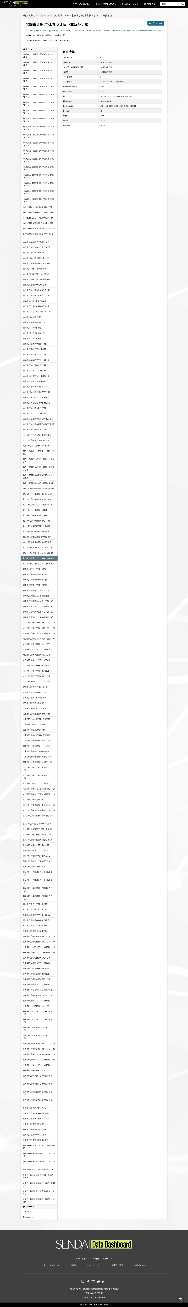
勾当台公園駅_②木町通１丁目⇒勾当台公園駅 (38, 476)
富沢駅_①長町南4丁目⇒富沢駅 (35, 687)
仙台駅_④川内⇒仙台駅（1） (34, 333)
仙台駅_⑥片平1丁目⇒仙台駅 (34, 370)
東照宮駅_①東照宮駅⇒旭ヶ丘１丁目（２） (37, 776)
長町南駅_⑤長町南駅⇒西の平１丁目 (37, 995)
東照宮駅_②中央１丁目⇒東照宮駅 (37, 783)
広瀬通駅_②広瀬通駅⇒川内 (34, 730)
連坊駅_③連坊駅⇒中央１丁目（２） (37, 920)
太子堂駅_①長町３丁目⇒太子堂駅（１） (39, 633)
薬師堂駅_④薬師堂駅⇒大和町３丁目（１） (37, 889)
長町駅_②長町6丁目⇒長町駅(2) (36, 1113)
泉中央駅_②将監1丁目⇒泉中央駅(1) (37, 824)
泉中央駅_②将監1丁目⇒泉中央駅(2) (37, 829)
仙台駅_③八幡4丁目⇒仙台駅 (34, 301)
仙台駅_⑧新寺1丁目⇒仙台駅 (34, 413)
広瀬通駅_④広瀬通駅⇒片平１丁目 (37, 746)
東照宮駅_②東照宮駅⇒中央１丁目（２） (39, 810)
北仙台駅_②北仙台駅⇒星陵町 (35, 510)
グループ (108, 1259)
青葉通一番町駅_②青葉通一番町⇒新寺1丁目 (39, 1184)
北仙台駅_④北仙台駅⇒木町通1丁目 (37, 531)
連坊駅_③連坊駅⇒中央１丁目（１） (37, 915)
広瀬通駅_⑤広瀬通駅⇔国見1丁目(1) (37, 757)
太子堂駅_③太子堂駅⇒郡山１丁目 (37, 655)
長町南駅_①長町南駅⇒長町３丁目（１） (39, 936)
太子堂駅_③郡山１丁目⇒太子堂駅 (37, 660)
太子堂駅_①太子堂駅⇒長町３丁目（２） (39, 628)
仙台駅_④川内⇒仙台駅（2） (34, 338)
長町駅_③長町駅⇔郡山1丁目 (34, 1129)
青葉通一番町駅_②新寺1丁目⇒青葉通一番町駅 (39, 1176)
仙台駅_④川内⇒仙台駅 (32, 328)
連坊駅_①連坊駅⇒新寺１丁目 (35, 909)
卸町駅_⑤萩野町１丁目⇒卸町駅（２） (38, 617)
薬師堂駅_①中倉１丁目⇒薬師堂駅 (37, 850)
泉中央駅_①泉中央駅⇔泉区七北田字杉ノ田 (38, 817)
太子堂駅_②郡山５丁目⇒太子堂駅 (37, 649)
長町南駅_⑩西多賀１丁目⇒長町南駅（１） (37, 1077)
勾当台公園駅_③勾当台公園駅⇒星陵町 (38, 483)
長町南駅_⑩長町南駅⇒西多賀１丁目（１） (37, 1093)
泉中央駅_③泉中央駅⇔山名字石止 (37, 845)
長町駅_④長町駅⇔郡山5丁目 (34, 1135)
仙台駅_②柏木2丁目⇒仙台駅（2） (37, 279)
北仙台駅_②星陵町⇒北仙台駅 (35, 515)
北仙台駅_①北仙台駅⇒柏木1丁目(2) (37, 494)
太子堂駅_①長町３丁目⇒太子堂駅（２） (39, 639)
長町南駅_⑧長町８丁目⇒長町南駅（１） (39, 1054)
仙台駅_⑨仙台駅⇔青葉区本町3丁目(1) (38, 419)
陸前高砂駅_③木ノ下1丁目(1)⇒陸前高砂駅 (39, 1146)
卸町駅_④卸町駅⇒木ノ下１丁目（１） (38, 601)
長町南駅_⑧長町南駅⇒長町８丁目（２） (39, 1049)
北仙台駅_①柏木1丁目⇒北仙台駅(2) (37, 505)
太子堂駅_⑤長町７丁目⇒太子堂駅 (37, 682)
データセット (83, 1259)
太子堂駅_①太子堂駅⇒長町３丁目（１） (39, 623)
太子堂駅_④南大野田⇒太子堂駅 (36, 665)
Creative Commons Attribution (111, 82)
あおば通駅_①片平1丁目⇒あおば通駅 (38, 212)
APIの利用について (107, 4)
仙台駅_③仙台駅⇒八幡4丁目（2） (37, 290)
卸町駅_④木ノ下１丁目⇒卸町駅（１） (38, 606)
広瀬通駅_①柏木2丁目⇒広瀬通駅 (36, 719)
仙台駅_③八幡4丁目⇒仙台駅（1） (37, 306)
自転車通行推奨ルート (57, 15)
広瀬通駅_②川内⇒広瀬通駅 (34, 724)
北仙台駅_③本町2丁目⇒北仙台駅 (36, 526)
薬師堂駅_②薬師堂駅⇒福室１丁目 (37, 867)
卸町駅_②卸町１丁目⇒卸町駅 (35, 585)
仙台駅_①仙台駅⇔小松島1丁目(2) (36, 247)
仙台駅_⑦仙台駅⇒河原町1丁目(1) (36, 387)
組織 (31, 15)
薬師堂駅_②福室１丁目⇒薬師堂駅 (37, 861)
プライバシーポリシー (94, 1265)
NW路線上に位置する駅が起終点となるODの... (39, 168)
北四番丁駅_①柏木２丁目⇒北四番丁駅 (38, 553)
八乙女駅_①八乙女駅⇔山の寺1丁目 (37, 435)
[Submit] (182, 3)
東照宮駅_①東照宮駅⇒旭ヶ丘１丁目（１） (37, 768)
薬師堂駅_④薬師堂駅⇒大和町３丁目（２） (37, 897)
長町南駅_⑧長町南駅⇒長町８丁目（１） (39, 1043)
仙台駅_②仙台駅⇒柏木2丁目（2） (37, 263)
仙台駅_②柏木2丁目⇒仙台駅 (34, 269)
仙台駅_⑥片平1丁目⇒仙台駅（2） (36, 381)
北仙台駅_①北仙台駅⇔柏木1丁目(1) (37, 499)
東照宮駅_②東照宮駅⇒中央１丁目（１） (39, 805)
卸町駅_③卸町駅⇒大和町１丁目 (36, 590)
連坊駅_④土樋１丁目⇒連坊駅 (35, 925)
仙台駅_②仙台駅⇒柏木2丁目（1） (36, 258)
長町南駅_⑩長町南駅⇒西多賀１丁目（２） (37, 1101)
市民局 (39, 15)
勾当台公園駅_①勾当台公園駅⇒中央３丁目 (38, 460)
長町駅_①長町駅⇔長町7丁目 (34, 1108)
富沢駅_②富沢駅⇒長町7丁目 (34, 692)
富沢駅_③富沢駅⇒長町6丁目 (34, 703)
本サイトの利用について (52, 1265)
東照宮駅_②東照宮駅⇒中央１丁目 (37, 799)
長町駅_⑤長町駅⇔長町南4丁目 (35, 1140)
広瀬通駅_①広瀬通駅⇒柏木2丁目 (36, 714)
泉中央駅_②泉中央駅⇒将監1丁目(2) (37, 840)
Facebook (29, 1217)
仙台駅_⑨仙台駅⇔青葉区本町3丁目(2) (38, 424)
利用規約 (151, 4)
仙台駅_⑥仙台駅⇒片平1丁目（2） (36, 365)
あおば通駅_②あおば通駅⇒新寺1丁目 (38, 218)
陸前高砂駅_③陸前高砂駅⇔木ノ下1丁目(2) (39, 1162)
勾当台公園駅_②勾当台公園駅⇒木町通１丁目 (38, 468)
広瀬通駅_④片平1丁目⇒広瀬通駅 (36, 751)
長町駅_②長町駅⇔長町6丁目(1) (35, 1124)
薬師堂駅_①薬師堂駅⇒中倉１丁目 (37, 856)
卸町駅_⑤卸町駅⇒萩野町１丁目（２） (38, 612)
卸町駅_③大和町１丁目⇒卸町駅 (36, 596)
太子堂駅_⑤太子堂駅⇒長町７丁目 (37, 676)
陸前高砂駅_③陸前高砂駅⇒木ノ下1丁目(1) (39, 1154)
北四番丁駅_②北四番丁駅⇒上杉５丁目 (38, 564)
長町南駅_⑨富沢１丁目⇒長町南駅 (37, 1065)
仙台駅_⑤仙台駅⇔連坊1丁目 (34, 344)
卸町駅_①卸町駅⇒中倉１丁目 (35, 574)
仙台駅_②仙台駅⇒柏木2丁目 (34, 253)
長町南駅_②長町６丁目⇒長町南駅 (37, 963)
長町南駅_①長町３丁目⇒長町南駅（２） (39, 952)
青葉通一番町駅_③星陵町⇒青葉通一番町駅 (38, 1192)
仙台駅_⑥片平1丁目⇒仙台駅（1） (36, 376)
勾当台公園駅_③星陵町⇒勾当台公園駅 (38, 488)
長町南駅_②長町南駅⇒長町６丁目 (37, 958)
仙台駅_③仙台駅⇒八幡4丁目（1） (37, 295)
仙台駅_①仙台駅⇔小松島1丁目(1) (36, 242)
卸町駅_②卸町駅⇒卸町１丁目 (35, 580)
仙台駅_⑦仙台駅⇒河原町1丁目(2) (36, 392)
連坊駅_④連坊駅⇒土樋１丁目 (35, 931)
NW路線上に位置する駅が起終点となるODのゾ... (39, 55)
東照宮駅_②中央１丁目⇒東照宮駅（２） (39, 794)
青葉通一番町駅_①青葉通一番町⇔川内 (38, 1169)
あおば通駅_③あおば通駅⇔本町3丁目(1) (39, 228)
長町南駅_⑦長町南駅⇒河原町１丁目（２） (37, 1036)
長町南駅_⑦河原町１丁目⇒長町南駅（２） (37, 1020)
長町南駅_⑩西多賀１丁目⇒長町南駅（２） (37, 1085)
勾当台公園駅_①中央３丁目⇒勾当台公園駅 (38, 452)
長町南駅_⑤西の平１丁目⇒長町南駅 (37, 990)
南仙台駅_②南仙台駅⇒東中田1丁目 (37, 542)
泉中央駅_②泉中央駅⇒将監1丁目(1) (37, 834)
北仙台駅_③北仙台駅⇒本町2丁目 (36, 521)
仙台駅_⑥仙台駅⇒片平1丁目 (34, 354)
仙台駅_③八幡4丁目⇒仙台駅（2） (37, 312)
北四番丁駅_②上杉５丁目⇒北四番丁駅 (92, 15)
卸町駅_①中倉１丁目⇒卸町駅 (35, 569)
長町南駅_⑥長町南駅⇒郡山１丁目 (37, 1006)
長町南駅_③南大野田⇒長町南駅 (36, 968)
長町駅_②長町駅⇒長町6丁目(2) (36, 1119)
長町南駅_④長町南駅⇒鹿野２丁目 (37, 979)
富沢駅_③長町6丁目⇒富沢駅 (34, 708)
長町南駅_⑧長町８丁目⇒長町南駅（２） (39, 1060)
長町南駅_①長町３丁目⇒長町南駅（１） (39, 947)
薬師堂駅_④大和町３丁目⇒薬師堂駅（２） (37, 881)
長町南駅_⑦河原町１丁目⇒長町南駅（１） (37, 1012)
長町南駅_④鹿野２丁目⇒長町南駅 (37, 984)
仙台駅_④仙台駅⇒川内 (32, 317)
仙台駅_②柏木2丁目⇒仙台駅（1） (36, 274)
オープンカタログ (83, 4)
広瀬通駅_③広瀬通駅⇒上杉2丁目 (36, 740)
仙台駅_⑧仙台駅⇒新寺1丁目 (34, 408)
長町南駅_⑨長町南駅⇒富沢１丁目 (37, 1070)
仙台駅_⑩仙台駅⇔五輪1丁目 (34, 429)
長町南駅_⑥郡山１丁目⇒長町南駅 (37, 1001)
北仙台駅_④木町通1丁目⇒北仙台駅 (37, 537)
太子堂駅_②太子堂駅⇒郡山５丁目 (37, 644)
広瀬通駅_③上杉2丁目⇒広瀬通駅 (36, 735)
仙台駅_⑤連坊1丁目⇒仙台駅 (34, 349)
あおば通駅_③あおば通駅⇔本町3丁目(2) (38, 235)
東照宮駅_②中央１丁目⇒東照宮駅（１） (39, 789)
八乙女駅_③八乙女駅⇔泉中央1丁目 (37, 446)
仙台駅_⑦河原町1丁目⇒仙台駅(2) (36, 403)
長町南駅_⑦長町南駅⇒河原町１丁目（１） (37, 1028)
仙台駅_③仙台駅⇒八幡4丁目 (34, 285)
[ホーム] (24, 15)
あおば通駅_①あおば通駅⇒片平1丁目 (38, 207)
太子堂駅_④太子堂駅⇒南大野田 (36, 671)
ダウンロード (157, 23)
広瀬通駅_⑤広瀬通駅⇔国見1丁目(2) (37, 762)
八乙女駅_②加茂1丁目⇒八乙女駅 (36, 440)
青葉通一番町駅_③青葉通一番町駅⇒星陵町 (38, 1200)
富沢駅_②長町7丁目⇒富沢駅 (34, 698)
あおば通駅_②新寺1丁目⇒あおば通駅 (38, 223)
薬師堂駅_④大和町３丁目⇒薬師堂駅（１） (37, 873)
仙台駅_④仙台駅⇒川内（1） (34, 322)
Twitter (27, 1211)
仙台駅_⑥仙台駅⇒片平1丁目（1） (36, 360)
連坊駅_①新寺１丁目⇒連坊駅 (35, 904)
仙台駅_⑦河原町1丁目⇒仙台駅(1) (36, 397)
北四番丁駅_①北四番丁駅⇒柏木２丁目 (38, 547)
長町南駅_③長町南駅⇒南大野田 (36, 974)
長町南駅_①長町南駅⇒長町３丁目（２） (39, 942)
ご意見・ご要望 (131, 4)
